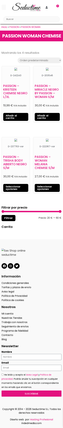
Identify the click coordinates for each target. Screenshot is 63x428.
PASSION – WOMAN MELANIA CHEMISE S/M (45, 162)
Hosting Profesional (41, 419)
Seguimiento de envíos (15, 326)
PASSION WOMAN (30, 27)
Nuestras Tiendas (12, 318)
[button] (4, 7)
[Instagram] (10, 266)
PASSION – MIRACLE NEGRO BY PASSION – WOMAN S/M (47, 91)
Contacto (7, 335)
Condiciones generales (15, 283)
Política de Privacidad (14, 296)
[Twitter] (17, 266)
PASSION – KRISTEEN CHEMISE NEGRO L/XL (15, 91)
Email (5, 363)
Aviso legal (8, 291)
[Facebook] (4, 266)
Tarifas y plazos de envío (16, 287)
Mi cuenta (7, 313)
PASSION (14, 27)
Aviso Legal (32, 374)
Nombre (7, 352)
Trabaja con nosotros (14, 322)
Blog (4, 339)
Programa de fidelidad (15, 331)
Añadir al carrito (11, 117)
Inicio (4, 27)
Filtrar (8, 218)
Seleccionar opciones (13, 188)
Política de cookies (13, 300)
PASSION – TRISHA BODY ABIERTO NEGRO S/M (15, 162)
